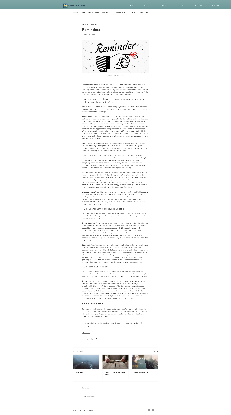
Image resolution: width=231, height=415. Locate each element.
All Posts (75, 13)
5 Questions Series (119, 13)
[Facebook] (153, 410)
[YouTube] (149, 410)
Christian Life (106, 13)
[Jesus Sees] (86, 362)
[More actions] (148, 25)
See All (156, 351)
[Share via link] (96, 339)
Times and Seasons (141, 372)
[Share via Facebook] (83, 339)
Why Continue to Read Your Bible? (115, 373)
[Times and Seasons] (145, 362)
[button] (155, 12)
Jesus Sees (79, 372)
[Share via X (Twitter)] (87, 339)
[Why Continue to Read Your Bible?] (116, 362)
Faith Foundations (93, 13)
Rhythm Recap (143, 13)
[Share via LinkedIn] (92, 339)
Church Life (131, 13)
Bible (83, 13)
